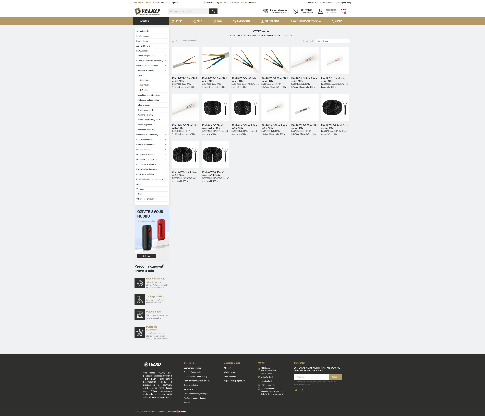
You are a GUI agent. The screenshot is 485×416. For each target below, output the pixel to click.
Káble (140, 75)
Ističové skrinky (144, 105)
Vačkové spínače (145, 125)
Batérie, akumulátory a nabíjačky (149, 61)
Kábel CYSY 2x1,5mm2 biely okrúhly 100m (185, 79)
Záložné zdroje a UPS (145, 56)
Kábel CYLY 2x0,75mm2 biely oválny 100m (185, 126)
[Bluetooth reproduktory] (152, 234)
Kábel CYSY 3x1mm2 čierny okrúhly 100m (184, 173)
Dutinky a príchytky (145, 115)
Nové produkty (230, 377)
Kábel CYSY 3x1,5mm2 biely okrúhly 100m (215, 79)
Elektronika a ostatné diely (147, 135)
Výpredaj (140, 189)
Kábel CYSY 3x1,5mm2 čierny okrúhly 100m (335, 126)
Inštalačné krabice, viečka (148, 100)
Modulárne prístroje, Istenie (149, 95)
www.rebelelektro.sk (278, 13)
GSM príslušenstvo (144, 140)
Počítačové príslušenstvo (146, 169)
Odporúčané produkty (145, 199)
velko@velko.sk (307, 13)
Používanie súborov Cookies (195, 398)
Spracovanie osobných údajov (196, 394)
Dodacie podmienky (191, 385)
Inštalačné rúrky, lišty (146, 130)
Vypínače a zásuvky (146, 70)
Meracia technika (143, 149)
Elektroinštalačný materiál (147, 66)
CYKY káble (144, 80)
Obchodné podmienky (342, 3)
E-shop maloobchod (278, 10)
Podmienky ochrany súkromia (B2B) (198, 381)
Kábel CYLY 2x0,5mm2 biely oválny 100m (274, 126)
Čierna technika (142, 31)
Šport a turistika (143, 36)
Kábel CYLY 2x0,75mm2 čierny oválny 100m (212, 126)
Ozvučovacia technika (145, 154)
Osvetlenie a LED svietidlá (146, 159)
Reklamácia (327, 3)
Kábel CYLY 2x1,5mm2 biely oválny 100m (304, 79)
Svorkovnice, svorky (146, 110)
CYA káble (144, 90)
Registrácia (331, 10)
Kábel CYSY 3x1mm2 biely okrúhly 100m (244, 79)
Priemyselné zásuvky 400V (149, 120)
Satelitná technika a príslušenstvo (150, 179)
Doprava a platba (314, 3)
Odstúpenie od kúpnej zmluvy (195, 377)
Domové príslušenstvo (145, 144)
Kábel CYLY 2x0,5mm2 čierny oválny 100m (245, 126)
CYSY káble (145, 85)
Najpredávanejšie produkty (234, 381)
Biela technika (142, 41)
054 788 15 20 (306, 10)
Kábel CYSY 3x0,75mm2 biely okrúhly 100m (275, 79)
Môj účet (227, 368)
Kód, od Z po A (332, 41)
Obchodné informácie (192, 368)
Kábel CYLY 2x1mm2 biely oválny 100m (333, 79)
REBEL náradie (142, 51)
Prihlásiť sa (331, 12)
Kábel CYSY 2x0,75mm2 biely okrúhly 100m (305, 126)
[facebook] (296, 391)
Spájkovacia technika (145, 174)
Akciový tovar (229, 372)
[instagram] (301, 391)
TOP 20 (139, 194)
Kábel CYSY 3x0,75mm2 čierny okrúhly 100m (213, 173)
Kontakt (187, 402)
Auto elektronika (143, 46)
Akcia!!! (139, 184)
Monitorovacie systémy (146, 164)
